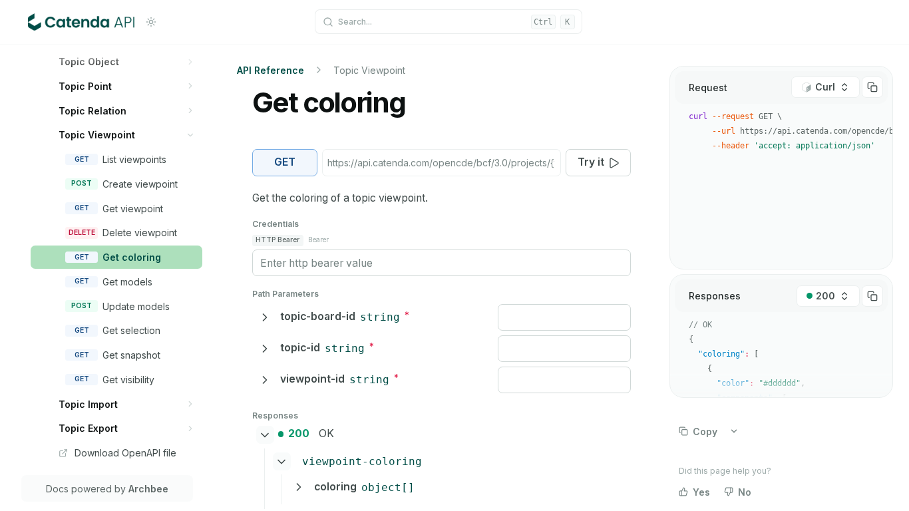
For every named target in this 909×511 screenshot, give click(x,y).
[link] (126, 61)
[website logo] (81, 22)
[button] (191, 62)
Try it (591, 162)
